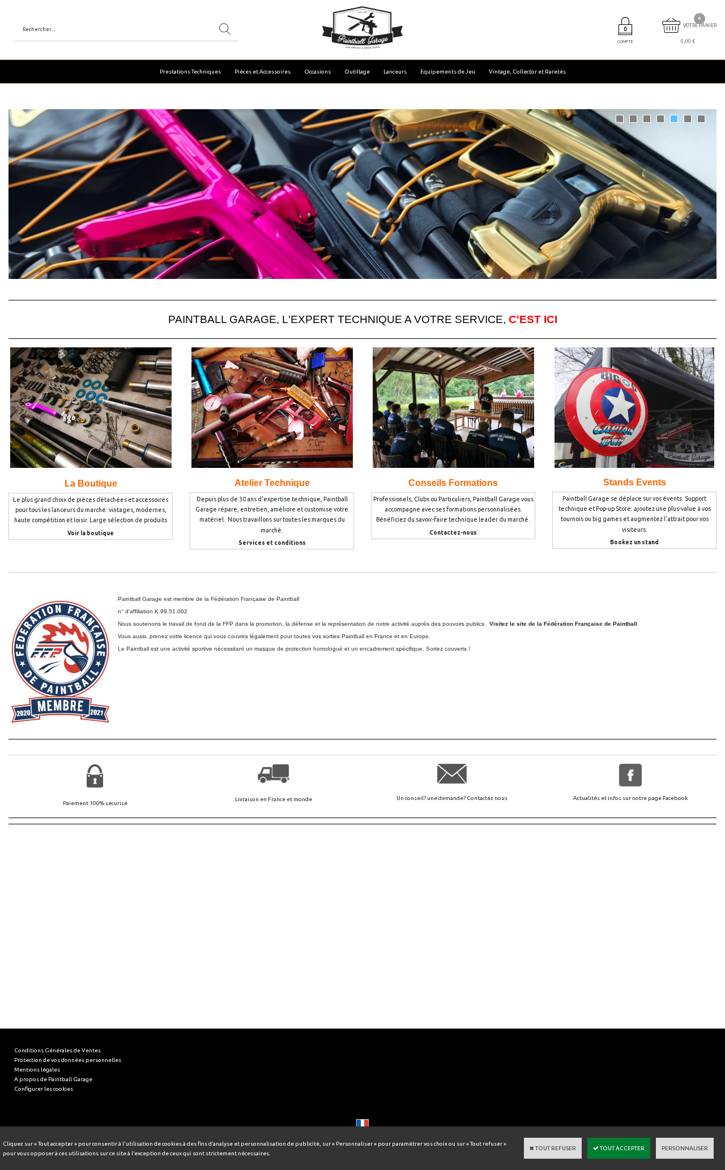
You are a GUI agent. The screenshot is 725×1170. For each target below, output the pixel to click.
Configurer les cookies (43, 1089)
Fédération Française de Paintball (255, 599)
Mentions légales (37, 1069)
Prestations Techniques (190, 71)
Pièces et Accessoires (262, 71)
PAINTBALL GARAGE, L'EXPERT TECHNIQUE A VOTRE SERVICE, (362, 319)
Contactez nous (487, 798)
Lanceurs (395, 71)
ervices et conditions (274, 543)
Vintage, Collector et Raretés (527, 71)
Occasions (317, 71)
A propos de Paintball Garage (53, 1079)
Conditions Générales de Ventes (57, 1050)
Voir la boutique (90, 533)
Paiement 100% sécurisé (95, 803)
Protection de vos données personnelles (67, 1060)
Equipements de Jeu (447, 71)
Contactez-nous (453, 533)
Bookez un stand (634, 542)
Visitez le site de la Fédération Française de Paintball (563, 624)
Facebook (675, 798)
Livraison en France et (264, 799)
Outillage (357, 71)
